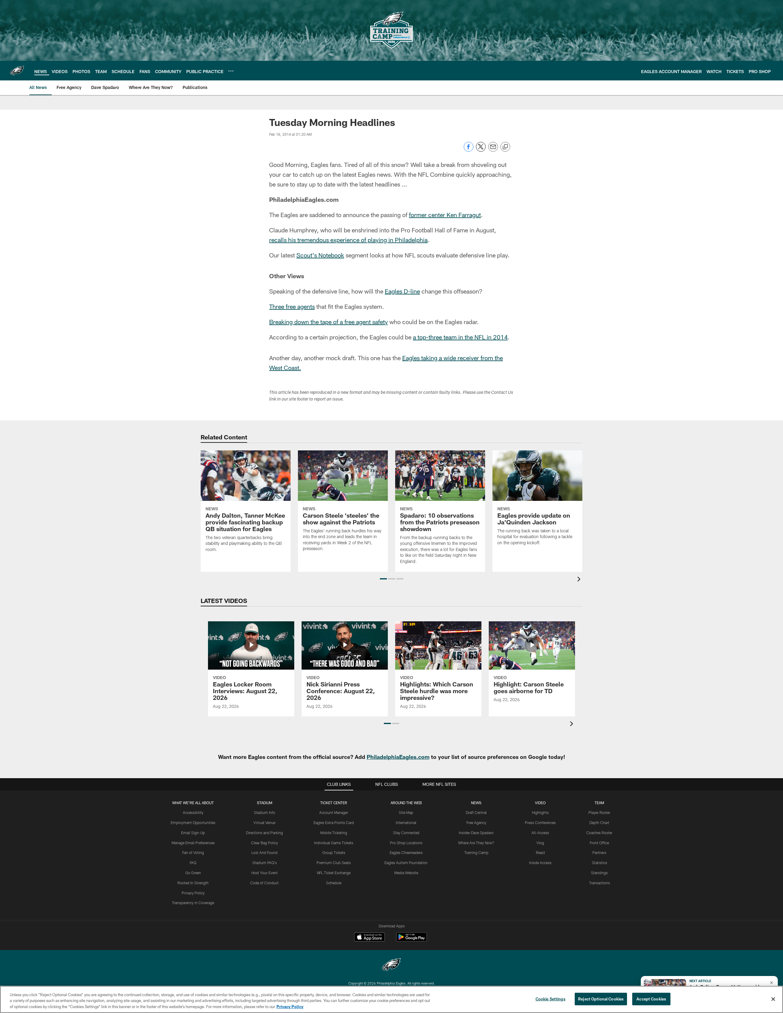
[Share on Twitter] (481, 150)
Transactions (599, 883)
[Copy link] (505, 147)
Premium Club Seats (334, 862)
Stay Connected (406, 832)
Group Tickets (333, 852)
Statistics (599, 862)
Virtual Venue (264, 822)
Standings (599, 873)
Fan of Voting (193, 852)
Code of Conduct (264, 883)
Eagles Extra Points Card (334, 822)
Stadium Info (264, 812)
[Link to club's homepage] (17, 70)
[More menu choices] (230, 70)
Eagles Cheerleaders (406, 852)
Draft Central (476, 812)
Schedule (333, 883)
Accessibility (193, 812)
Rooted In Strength (193, 883)
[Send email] (493, 150)
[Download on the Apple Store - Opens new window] (369, 938)
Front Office (599, 843)
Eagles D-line (402, 291)
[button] (383, 579)
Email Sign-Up (193, 832)
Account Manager (333, 812)
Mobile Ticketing (333, 832)
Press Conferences (540, 822)
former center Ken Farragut (445, 214)
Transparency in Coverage (193, 902)
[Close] (773, 999)
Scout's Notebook (320, 255)
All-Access (540, 832)
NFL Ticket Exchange (334, 873)
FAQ (193, 862)
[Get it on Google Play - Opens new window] (411, 940)
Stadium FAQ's (264, 862)
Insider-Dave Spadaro (476, 832)
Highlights (540, 812)
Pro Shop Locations (406, 843)
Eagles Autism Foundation (406, 862)
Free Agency (476, 822)
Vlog (540, 843)
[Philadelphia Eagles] (391, 965)
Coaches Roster (599, 832)
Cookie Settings (551, 998)
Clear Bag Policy (264, 843)
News (476, 802)
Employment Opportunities (193, 822)
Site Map (406, 812)
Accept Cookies (651, 998)
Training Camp (476, 852)
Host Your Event (264, 873)
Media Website (406, 873)
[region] (391, 999)
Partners (599, 852)
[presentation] (579, 580)
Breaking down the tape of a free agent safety (328, 321)
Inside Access (540, 862)
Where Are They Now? (476, 843)
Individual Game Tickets (333, 843)
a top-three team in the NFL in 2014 (460, 337)
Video (540, 802)
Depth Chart (599, 822)
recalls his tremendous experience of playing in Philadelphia (348, 239)
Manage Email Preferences (193, 843)
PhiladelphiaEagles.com (398, 756)
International (406, 822)
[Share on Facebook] (468, 150)
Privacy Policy (193, 893)
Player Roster (599, 812)
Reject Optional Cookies (601, 998)
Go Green (193, 873)
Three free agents (292, 306)
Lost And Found (264, 852)
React (540, 852)
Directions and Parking (264, 832)
